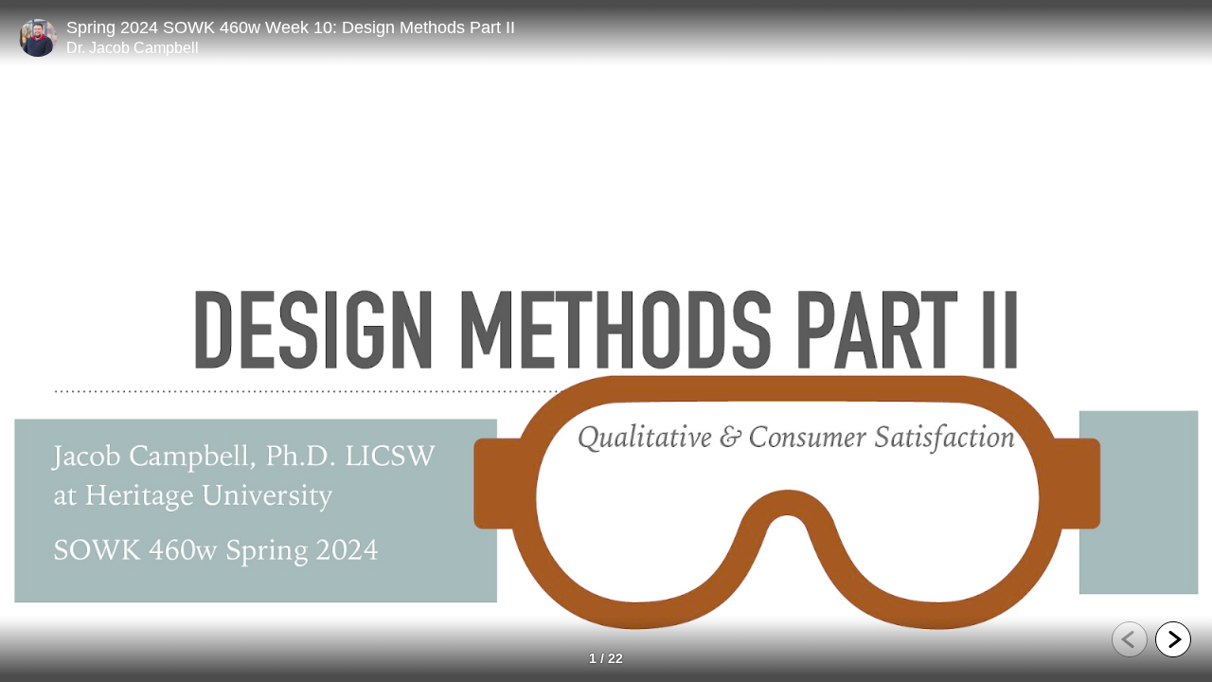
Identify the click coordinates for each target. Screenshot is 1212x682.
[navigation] (1151, 642)
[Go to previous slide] (1130, 639)
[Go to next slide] (1173, 639)
